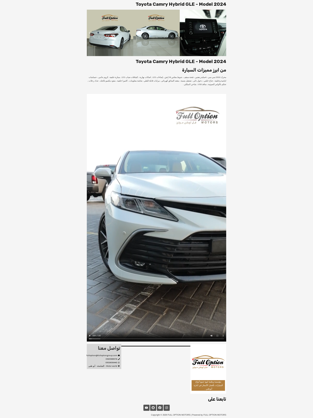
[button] (89, 32)
